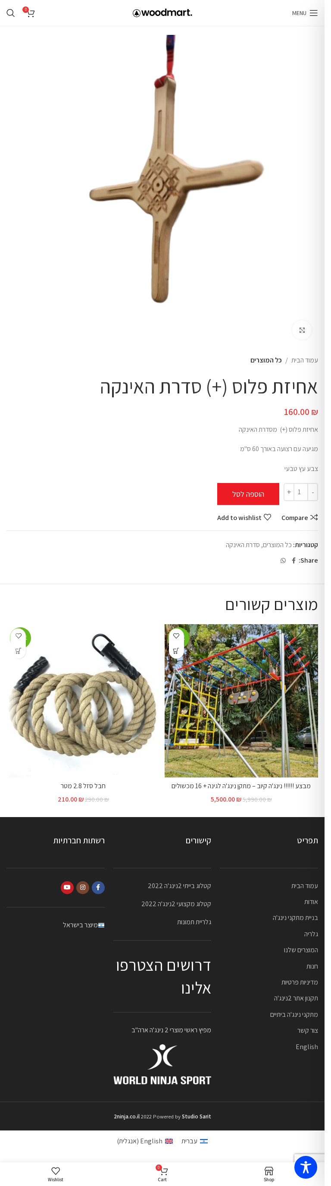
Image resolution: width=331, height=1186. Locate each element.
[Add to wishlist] (176, 636)
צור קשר (307, 1030)
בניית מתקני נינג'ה (295, 917)
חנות (312, 966)
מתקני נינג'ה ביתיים (294, 1014)
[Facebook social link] (293, 561)
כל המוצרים (266, 360)
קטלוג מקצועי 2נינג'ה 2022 (176, 903)
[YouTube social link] (67, 887)
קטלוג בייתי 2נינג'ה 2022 (179, 885)
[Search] (10, 13)
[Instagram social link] (82, 887)
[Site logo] (162, 12)
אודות (311, 901)
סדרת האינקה (243, 544)
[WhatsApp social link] (283, 561)
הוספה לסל (248, 494)
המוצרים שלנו (301, 949)
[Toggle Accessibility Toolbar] (306, 1167)
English (307, 1046)
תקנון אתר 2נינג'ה (296, 998)
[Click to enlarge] (302, 330)
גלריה (311, 933)
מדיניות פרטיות (299, 982)
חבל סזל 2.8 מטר (83, 785)
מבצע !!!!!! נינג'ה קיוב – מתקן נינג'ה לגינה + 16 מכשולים (241, 785)
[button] (176, 651)
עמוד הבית (304, 360)
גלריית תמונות (194, 921)
